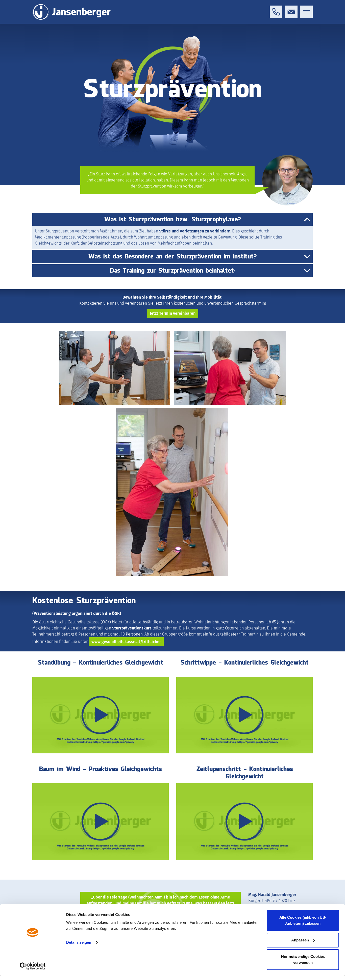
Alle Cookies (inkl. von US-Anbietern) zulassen (302, 920)
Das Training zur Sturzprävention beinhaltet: (172, 270)
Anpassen (300, 940)
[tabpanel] (172, 117)
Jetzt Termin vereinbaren (172, 313)
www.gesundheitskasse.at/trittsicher (126, 641)
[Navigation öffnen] (306, 12)
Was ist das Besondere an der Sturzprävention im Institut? (172, 256)
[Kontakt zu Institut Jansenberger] (291, 12)
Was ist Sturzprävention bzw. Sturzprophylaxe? (172, 219)
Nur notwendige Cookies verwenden (303, 959)
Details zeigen (78, 942)
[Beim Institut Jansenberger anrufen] (276, 12)
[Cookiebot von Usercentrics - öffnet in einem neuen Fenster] (33, 966)
